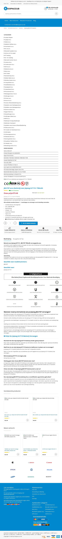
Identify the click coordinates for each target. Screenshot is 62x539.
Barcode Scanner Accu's (11, 60)
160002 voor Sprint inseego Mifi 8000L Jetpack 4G (11, 449)
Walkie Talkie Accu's (10, 78)
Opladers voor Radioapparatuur (13, 105)
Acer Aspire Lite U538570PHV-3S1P (12, 167)
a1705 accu (12, 534)
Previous (5, 177)
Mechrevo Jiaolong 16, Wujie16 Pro (12, 174)
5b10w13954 (21, 533)
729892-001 (28, 533)
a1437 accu (47, 533)
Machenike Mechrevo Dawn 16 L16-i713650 (15, 172)
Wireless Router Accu (10, 80)
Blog (34, 20)
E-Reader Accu (8, 143)
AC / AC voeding (9, 57)
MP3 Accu (7, 118)
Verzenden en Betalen (16, 3)
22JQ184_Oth (11, 206)
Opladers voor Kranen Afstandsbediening (15, 125)
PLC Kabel (7, 73)
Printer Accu (8, 98)
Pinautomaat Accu (9, 91)
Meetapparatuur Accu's (11, 93)
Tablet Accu (8, 42)
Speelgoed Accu (9, 87)
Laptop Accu (8, 39)
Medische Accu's (9, 69)
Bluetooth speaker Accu (11, 51)
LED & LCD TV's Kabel (10, 53)
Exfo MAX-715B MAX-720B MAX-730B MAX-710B (16, 158)
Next (57, 177)
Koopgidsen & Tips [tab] (18, 239)
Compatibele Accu (9, 82)
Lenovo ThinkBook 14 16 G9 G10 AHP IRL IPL (15, 176)
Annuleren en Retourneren (30, 3)
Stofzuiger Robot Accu (10, 116)
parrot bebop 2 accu (37, 533)
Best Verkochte (14, 20)
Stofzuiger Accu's (9, 96)
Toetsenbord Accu (9, 89)
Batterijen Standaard (10, 123)
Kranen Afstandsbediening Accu (13, 103)
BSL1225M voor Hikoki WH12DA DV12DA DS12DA (45, 415)
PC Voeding (8, 55)
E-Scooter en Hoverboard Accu (12, 130)
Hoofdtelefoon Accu (10, 84)
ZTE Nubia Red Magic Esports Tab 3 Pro (14, 169)
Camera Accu (8, 62)
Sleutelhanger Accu (10, 114)
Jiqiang (21, 28)
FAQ (33, 496)
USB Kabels (8, 132)
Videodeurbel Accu (9, 136)
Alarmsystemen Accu (10, 139)
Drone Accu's (8, 100)
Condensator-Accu (9, 64)
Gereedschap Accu (13, 28)
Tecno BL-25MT (7, 162)
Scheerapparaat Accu (10, 134)
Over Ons (6, 3)
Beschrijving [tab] (7, 239)
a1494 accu (19, 534)
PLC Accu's (7, 48)
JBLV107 (6, 264)
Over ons (34, 489)
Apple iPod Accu (9, 112)
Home (6, 20)
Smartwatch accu (9, 46)
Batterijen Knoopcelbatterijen (12, 121)
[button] (51, 8)
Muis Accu (7, 71)
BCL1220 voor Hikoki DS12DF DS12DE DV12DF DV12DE (16, 415)
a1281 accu (53, 533)
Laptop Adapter (9, 37)
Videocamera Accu (9, 127)
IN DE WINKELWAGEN (29, 223)
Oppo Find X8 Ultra (8, 155)
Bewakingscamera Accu (11, 145)
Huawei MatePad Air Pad (10, 160)
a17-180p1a (38, 534)
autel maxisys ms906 (28, 534)
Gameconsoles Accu (10, 109)
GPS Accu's (7, 66)
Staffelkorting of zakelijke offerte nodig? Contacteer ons (21, 219)
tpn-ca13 (6, 534)
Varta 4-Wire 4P (8, 151)
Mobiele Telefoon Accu (10, 44)
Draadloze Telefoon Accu (11, 141)
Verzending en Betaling (38, 492)
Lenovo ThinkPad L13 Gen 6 (11, 165)
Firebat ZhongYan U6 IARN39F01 (12, 153)
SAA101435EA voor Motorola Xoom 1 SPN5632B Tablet (30, 449)
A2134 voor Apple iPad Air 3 (49, 449)
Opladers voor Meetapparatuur (13, 107)
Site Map (34, 498)
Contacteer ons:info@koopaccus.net (15, 25)
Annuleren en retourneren (39, 494)
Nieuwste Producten (26, 20)
